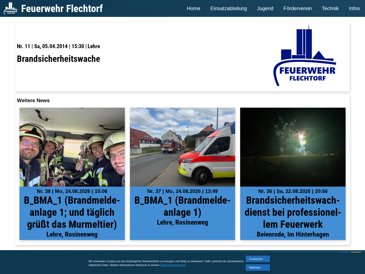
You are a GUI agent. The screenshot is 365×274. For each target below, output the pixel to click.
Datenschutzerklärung (172, 265)
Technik (330, 8)
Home (193, 8)
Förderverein (297, 8)
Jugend (265, 8)
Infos (354, 8)
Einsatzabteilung (228, 8)
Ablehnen (254, 267)
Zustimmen (256, 258)
